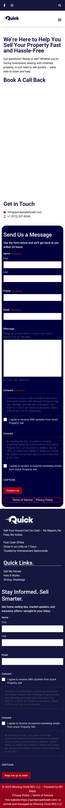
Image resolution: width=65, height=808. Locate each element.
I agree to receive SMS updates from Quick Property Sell (33, 421)
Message (8, 328)
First (5, 258)
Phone (12, 290)
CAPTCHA (9, 479)
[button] (59, 5)
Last (5, 272)
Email (12, 309)
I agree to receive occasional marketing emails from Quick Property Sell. (35, 467)
